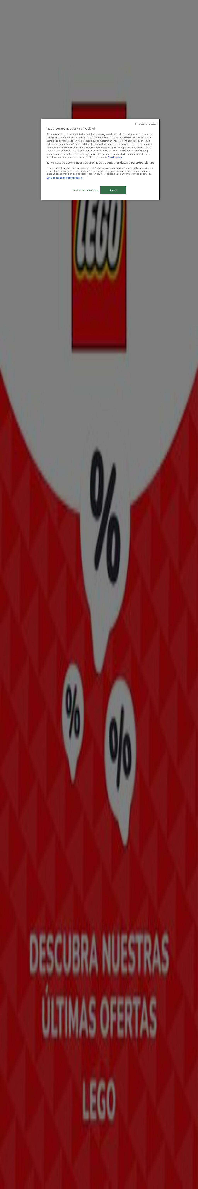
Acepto (113, 190)
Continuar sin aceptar (146, 124)
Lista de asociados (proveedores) (65, 177)
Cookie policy (115, 157)
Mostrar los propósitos (85, 189)
